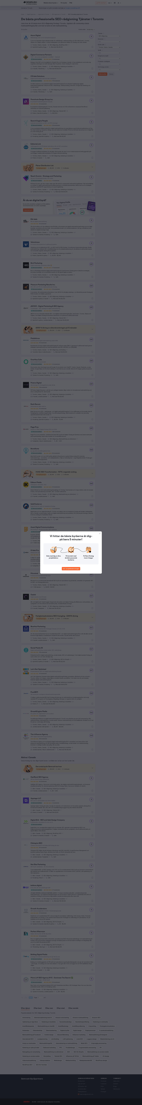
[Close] (100, 533)
